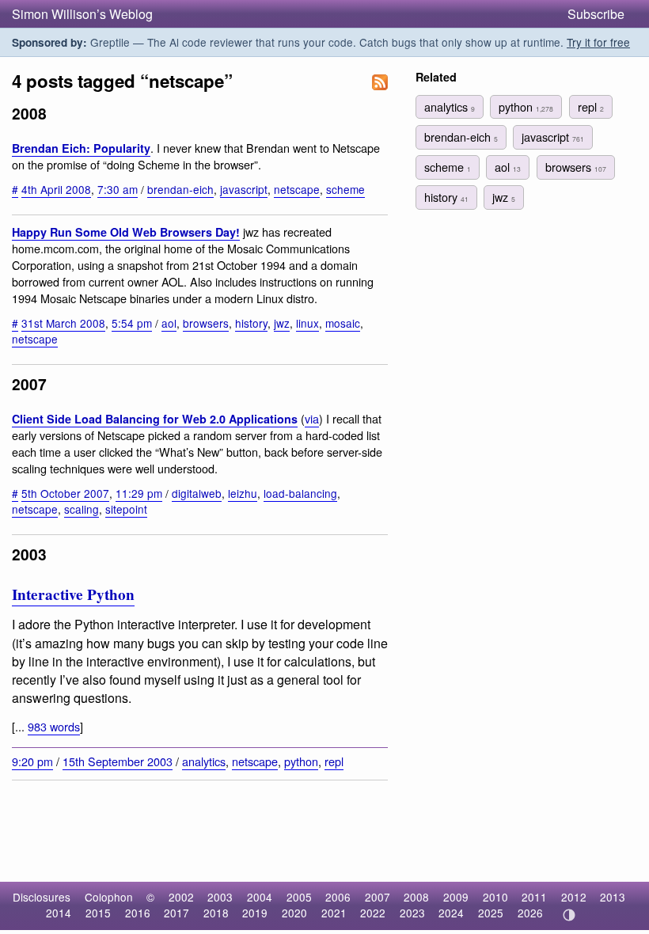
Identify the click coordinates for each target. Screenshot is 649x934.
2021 (334, 913)
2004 (259, 897)
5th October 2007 (65, 493)
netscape (297, 189)
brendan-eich (180, 189)
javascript (244, 189)
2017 (176, 913)
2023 (412, 913)
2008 (416, 897)
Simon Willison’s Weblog (82, 14)
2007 (377, 897)
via (312, 418)
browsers (206, 323)
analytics (204, 761)
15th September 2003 (118, 761)
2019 (255, 913)
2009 (456, 897)
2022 (372, 913)
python (301, 761)
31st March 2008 (63, 323)
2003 (220, 897)
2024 (451, 913)
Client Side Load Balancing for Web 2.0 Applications (155, 419)
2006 (338, 897)
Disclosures (41, 897)
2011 (534, 897)
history (251, 323)
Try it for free (598, 42)
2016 (137, 913)
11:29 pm (139, 493)
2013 (612, 897)
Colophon (109, 897)
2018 (216, 913)
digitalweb (197, 493)
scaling (81, 509)
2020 (294, 913)
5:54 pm (132, 323)
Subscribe (595, 14)
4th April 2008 (56, 189)
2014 (58, 913)
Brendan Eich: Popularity (81, 148)
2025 (490, 913)
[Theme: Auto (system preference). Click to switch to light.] (568, 915)
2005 (299, 897)
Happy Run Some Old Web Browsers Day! (126, 232)
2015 (98, 913)
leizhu (242, 493)
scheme (345, 189)
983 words (54, 726)
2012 (573, 897)
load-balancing (300, 493)
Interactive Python (73, 594)
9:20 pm (32, 761)
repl (333, 761)
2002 (181, 897)
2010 (495, 897)
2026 (530, 913)
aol (168, 323)
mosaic (342, 323)
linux (307, 323)
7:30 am (117, 189)
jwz (282, 323)
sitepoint (126, 509)
